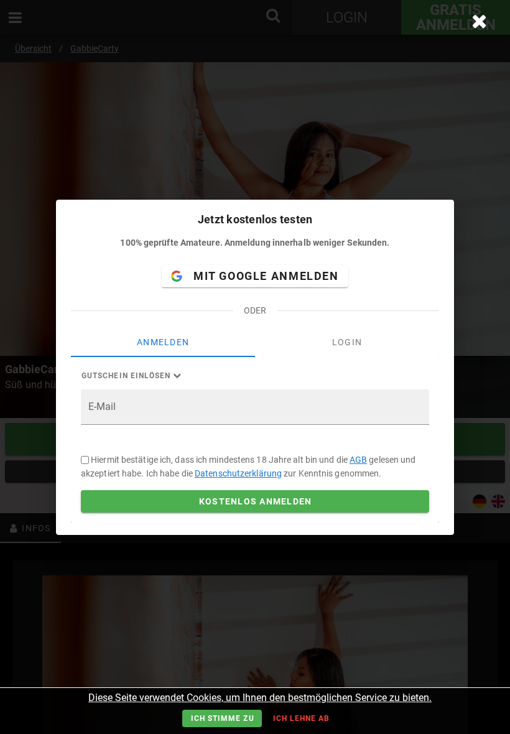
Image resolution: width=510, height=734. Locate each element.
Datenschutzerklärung (238, 473)
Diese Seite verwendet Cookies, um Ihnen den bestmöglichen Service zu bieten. (260, 698)
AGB (358, 460)
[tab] (163, 342)
